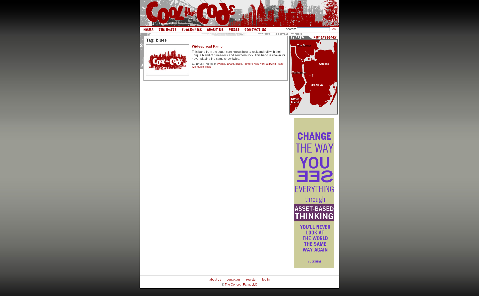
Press (234, 29)
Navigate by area (298, 37)
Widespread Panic (207, 46)
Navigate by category (325, 37)
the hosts (167, 29)
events (221, 63)
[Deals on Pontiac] (314, 266)
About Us (215, 29)
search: (291, 29)
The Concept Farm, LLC (241, 284)
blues (239, 63)
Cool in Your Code (190, 13)
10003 (230, 63)
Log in (266, 279)
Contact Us (255, 29)
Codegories (192, 29)
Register (251, 279)
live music (198, 66)
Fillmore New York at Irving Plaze (263, 63)
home (148, 29)
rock (208, 66)
